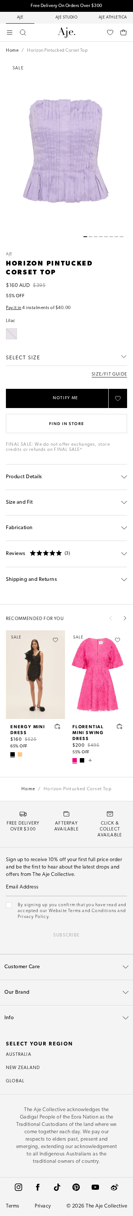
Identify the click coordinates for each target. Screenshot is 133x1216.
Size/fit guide (109, 374)
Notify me (65, 398)
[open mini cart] (123, 32)
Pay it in (13, 308)
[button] (85, 236)
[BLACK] (12, 754)
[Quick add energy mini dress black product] (58, 726)
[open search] (23, 32)
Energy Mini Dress (27, 729)
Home (12, 50)
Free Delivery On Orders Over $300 (66, 6)
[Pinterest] (76, 1187)
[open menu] (9, 32)
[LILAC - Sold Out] (11, 333)
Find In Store (66, 423)
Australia (18, 1054)
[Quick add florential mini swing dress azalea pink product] (120, 726)
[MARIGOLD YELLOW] (20, 754)
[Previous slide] (110, 618)
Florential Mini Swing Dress (88, 732)
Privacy (43, 1206)
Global (15, 1081)
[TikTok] (57, 1187)
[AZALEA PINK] (74, 760)
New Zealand (23, 1068)
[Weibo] (114, 1187)
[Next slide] (124, 618)
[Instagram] (18, 1187)
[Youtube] (95, 1187)
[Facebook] (37, 1187)
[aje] (66, 32)
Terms (13, 1206)
